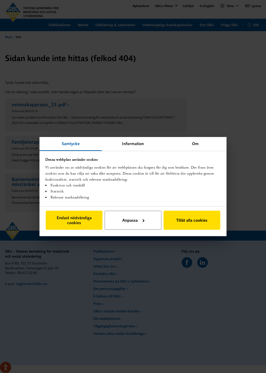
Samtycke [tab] (71, 143)
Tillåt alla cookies (191, 220)
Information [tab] (133, 143)
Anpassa (130, 220)
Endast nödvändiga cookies (74, 220)
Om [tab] (195, 143)
